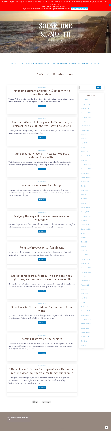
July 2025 (84, 134)
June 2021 (84, 345)
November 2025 (86, 117)
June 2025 (84, 138)
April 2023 (84, 250)
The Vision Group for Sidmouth (79, 9)
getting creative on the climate (42, 338)
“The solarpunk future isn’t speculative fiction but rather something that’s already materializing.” (42, 371)
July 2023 (84, 237)
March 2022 (84, 306)
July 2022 (84, 289)
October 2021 (85, 328)
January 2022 (85, 315)
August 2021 (85, 336)
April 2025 (84, 147)
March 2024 (84, 203)
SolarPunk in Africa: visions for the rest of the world (42, 308)
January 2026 (85, 108)
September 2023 (86, 229)
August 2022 (85, 285)
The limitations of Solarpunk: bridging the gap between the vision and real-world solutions (42, 124)
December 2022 (86, 268)
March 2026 (84, 100)
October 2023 (85, 225)
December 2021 (86, 319)
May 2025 (84, 143)
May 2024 (84, 194)
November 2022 (86, 272)
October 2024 (85, 173)
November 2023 (86, 220)
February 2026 (85, 104)
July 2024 (84, 186)
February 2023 (85, 259)
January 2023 (85, 263)
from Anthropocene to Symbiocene (42, 247)
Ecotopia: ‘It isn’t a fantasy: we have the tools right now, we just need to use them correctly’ (42, 277)
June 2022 (84, 293)
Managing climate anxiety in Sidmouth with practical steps (42, 92)
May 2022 (84, 298)
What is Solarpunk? (34, 63)
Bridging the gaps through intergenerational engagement (42, 217)
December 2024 (86, 164)
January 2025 (85, 160)
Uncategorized (42, 87)
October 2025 (85, 121)
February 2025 (85, 156)
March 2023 (84, 255)
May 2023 (84, 246)
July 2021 (84, 341)
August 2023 (85, 233)
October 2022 (85, 276)
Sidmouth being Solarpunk (55, 63)
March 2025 (84, 151)
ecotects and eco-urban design (42, 185)
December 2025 (86, 113)
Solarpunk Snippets (77, 63)
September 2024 (86, 177)
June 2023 (84, 242)
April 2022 (84, 302)
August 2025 (85, 130)
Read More (42, 106)
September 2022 (86, 280)
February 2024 (85, 207)
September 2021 (86, 332)
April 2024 (84, 199)
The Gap (62, 428)
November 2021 (86, 324)
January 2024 (85, 212)
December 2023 (86, 216)
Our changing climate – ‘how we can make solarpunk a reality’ (42, 155)
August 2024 (85, 182)
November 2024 (86, 169)
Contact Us (91, 63)
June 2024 (84, 190)
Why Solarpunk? (18, 63)
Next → (48, 402)
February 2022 (85, 311)
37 (43, 402)
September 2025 (86, 126)
